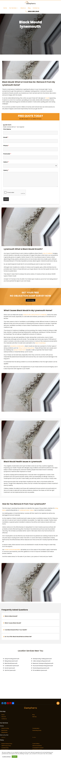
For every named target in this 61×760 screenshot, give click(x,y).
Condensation (35, 728)
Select (6, 162)
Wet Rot (3, 737)
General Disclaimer (37, 749)
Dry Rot (34, 737)
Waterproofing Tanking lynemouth (42, 658)
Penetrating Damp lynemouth (41, 668)
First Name (7, 129)
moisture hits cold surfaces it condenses (35, 315)
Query (6, 170)
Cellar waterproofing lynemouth (41, 661)
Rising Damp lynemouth (11, 661)
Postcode (7, 154)
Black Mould (4, 730)
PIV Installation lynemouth (40, 670)
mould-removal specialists (12, 549)
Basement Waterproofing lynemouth (43, 663)
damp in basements (20, 350)
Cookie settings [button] (6, 756)
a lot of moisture (47, 253)
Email (5, 137)
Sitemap (34, 716)
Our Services (13, 8)
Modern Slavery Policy (6, 743)
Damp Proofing (5, 728)
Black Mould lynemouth (11, 663)
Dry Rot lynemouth (10, 668)
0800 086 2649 (33, 11)
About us (23, 8)
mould (47, 98)
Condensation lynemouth (12, 665)
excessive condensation (17, 346)
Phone (6, 145)
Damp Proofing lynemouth (12, 658)
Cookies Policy (5, 747)
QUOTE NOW (30, 300)
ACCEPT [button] (14, 756)
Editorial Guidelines (37, 745)
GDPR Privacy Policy (6, 745)
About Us (3, 716)
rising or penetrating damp (26, 348)
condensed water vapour (26, 510)
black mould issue (40, 343)
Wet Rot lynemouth (10, 670)
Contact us (36, 8)
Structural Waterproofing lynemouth (43, 665)
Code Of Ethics (36, 743)
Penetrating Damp (36, 730)
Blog (29, 8)
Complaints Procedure (37, 747)
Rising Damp (4, 732)
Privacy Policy (4, 749)
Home (5, 8)
